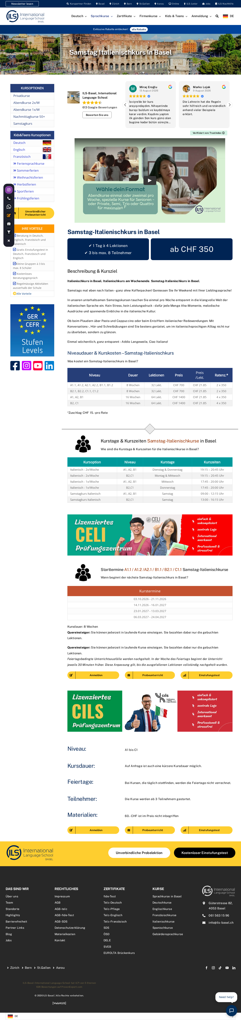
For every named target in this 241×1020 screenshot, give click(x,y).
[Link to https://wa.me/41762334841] (9, 207)
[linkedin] (233, 967)
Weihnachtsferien (29, 177)
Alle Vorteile (23, 293)
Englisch (19, 149)
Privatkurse (21, 96)
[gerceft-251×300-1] (32, 305)
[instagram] (213, 967)
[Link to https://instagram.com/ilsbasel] (9, 190)
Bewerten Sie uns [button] (97, 114)
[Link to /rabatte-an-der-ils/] (9, 223)
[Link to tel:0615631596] (9, 198)
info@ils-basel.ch (221, 922)
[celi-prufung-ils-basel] (150, 516)
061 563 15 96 (219, 915)
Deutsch (19, 142)
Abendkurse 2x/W (26, 102)
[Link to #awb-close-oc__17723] (9, 240)
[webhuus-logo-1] (59, 1003)
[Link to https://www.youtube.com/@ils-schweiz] (38, 365)
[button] (229, 105)
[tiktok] (220, 967)
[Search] (217, 16)
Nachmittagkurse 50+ (29, 116)
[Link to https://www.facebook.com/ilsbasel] (15, 365)
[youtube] (227, 967)
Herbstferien (26, 184)
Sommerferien (27, 170)
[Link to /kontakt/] (9, 215)
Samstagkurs (22, 123)
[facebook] (206, 967)
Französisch (22, 156)
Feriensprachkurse (30, 163)
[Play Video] (149, 180)
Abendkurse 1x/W (26, 109)
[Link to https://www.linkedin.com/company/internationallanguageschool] (49, 365)
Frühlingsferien (27, 198)
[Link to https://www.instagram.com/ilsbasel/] (26, 365)
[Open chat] (231, 1010)
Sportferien (25, 191)
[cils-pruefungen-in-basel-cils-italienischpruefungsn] (150, 692)
